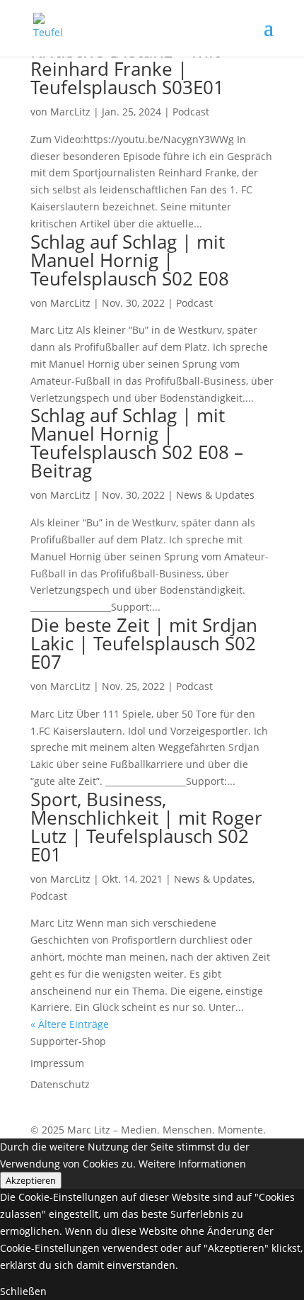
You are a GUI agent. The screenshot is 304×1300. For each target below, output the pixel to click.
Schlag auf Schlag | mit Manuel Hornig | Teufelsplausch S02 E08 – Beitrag (136, 442)
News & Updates (215, 495)
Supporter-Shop (68, 1041)
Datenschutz (60, 1084)
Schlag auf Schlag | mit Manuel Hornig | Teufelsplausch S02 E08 (129, 260)
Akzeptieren (31, 1180)
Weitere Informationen (192, 1163)
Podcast (191, 111)
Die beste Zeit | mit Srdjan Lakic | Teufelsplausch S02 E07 (143, 643)
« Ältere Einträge (69, 1024)
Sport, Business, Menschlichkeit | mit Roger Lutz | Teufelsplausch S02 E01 (146, 826)
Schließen (23, 1291)
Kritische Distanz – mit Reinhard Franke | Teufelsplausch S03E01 (127, 69)
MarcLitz (70, 111)
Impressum (57, 1063)
